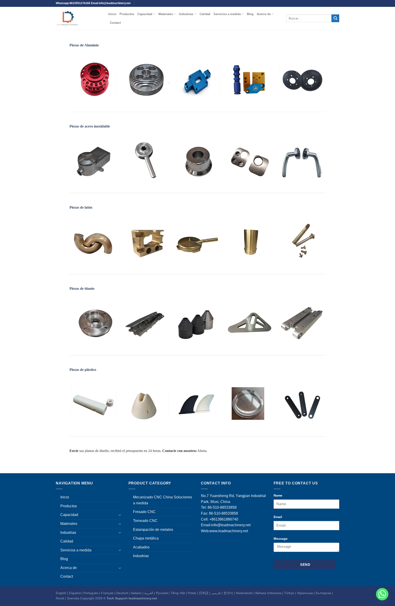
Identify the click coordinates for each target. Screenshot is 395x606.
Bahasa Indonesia (268, 593)
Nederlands (244, 593)
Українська (305, 593)
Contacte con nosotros (179, 451)
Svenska (73, 598)
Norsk (60, 598)
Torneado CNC (145, 521)
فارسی (216, 593)
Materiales (165, 14)
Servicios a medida (227, 14)
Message (281, 538)
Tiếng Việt (178, 593)
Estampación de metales (153, 530)
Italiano (136, 593)
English (61, 593)
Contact (115, 22)
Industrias (186, 14)
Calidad (205, 14)
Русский (162, 593)
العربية (148, 593)
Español (75, 593)
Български (323, 593)
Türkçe (289, 593)
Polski (192, 593)
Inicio (112, 14)
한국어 (228, 593)
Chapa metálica (146, 538)
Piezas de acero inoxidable (89, 126)
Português (90, 593)
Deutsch (122, 593)
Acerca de (264, 14)
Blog (250, 14)
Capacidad (144, 14)
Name (278, 495)
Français (107, 593)
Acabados (141, 547)
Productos (127, 14)
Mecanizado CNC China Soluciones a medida (162, 500)
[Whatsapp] (382, 594)
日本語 (203, 593)
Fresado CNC (144, 512)
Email (278, 517)
